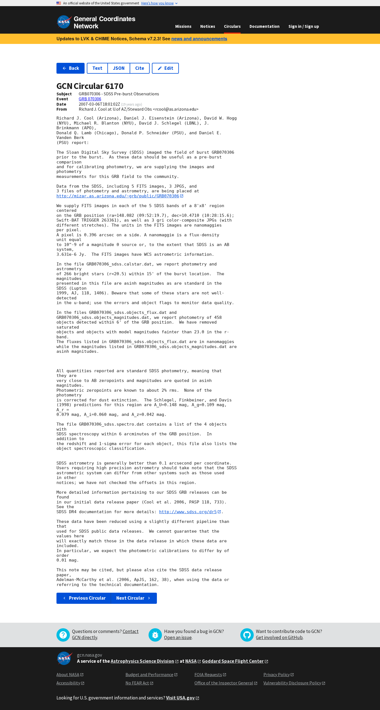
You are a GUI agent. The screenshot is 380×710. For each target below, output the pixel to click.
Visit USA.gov (180, 698)
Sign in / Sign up (303, 26)
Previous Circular (87, 598)
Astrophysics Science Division (142, 661)
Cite (139, 68)
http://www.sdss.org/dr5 (188, 511)
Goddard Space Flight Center (233, 661)
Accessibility (68, 683)
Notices (207, 26)
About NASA (67, 674)
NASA (191, 661)
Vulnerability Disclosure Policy (292, 683)
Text (97, 68)
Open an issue (178, 637)
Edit (168, 68)
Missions (183, 26)
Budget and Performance (149, 674)
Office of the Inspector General (223, 683)
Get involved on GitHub (279, 637)
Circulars (232, 26)
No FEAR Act (137, 683)
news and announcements (199, 38)
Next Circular (130, 598)
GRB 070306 (90, 98)
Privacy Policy (276, 674)
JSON (119, 68)
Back (74, 68)
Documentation (265, 26)
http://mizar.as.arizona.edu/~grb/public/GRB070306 (117, 195)
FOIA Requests (208, 674)
